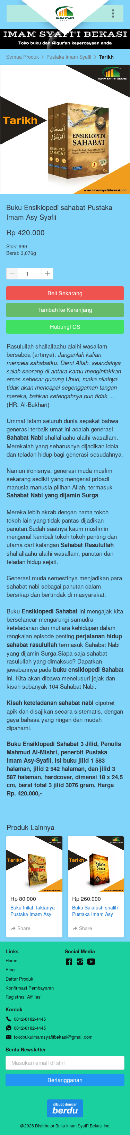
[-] (69, 961)
